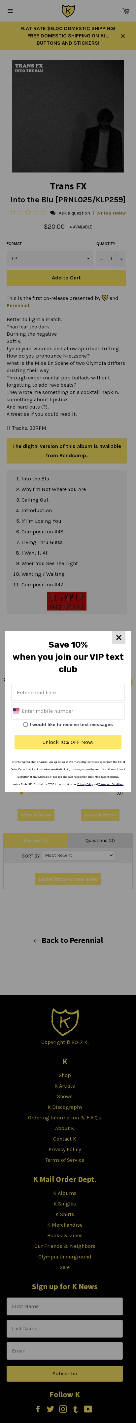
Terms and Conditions (110, 784)
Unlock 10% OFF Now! (67, 742)
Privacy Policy (85, 784)
